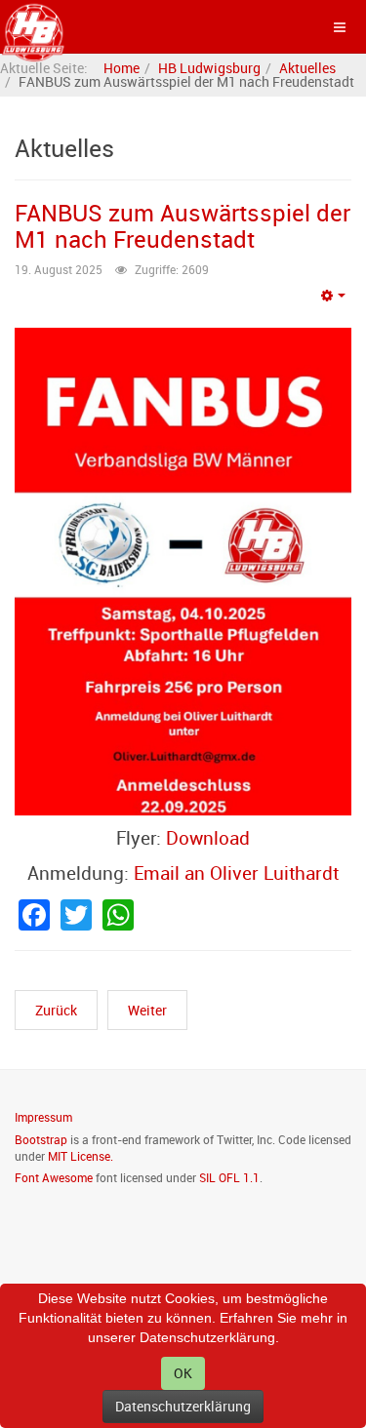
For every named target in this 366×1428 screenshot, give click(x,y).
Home (121, 68)
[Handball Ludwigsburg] (34, 27)
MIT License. (80, 1156)
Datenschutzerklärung (183, 1406)
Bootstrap (41, 1139)
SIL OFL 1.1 (229, 1177)
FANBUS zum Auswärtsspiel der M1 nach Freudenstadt (182, 225)
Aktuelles (307, 68)
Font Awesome (54, 1177)
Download (208, 837)
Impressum (43, 1117)
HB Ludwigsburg (209, 68)
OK (183, 1373)
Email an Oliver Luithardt (236, 872)
